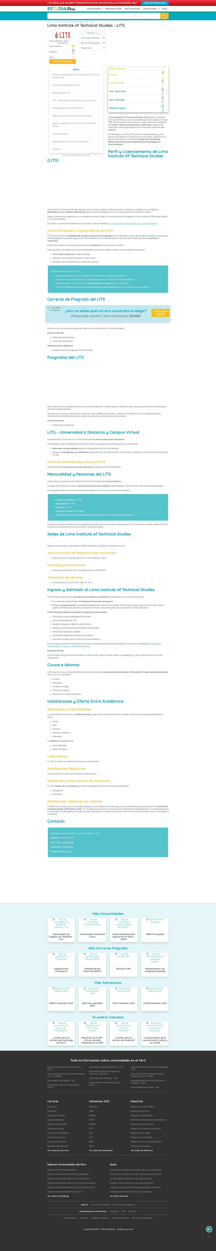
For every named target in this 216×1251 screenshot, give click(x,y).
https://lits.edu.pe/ (65, 842)
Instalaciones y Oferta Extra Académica (70, 141)
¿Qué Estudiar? (150, 8)
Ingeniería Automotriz (56, 1141)
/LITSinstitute (67, 847)
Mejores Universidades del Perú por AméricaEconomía (71, 1187)
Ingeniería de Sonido (56, 1115)
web (133, 655)
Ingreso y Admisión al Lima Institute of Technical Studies (74, 125)
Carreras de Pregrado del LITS (66, 85)
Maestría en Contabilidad (141, 1137)
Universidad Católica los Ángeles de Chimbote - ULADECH (104, 1072)
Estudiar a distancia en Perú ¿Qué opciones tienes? (132, 1183)
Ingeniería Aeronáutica (57, 1124)
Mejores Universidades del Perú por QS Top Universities (71, 1183)
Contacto (56, 149)
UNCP (91, 1146)
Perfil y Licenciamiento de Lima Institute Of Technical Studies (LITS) (76, 76)
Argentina (114, 1211)
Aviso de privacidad (120, 1218)
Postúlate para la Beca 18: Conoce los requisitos (131, 1191)
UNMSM (92, 1124)
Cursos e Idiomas (60, 134)
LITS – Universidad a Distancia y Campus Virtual (74, 100)
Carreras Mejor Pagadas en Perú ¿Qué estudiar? (131, 1178)
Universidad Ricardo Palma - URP (145, 1087)
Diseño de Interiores (56, 1137)
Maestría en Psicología (140, 1133)
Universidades (94, 8)
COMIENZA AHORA (160, 312)
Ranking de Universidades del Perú (62, 1170)
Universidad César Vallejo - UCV (61, 1080)
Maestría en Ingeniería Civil (142, 1124)
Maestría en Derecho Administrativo (146, 1141)
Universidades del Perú (59, 22)
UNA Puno (93, 1106)
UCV (91, 1133)
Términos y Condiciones (142, 1218)
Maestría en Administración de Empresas (148, 1120)
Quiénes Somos (70, 1218)
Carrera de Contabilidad (57, 1133)
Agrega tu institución (100, 1218)
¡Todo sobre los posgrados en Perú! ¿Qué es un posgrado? (135, 1170)
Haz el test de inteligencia (124, 1204)
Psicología (51, 1111)
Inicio (49, 22)
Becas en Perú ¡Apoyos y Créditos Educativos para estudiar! (136, 1174)
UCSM (91, 1120)
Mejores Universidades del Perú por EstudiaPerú (68, 1174)
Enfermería (52, 1106)
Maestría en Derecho (140, 1111)
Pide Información (155, 2)
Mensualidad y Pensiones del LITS (67, 108)
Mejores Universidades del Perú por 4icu (64, 1191)
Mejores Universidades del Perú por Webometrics (68, 1178)
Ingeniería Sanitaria (55, 1120)
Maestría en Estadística (140, 1146)
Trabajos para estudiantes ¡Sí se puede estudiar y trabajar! (135, 1187)
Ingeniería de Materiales (57, 1146)
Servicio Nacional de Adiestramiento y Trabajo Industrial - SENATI (147, 1075)
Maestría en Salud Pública (142, 1115)
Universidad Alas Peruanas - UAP (103, 1078)
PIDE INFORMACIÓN (62, 61)
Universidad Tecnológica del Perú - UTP (106, 1067)
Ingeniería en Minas (55, 1128)
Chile (123, 1211)
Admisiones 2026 (113, 8)
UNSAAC (92, 1115)
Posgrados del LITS (61, 93)
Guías (164, 8)
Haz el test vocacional (100, 1204)
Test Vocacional (132, 8)
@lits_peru (66, 851)
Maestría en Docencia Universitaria (146, 1128)
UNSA (91, 1111)
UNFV (91, 1141)
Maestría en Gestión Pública (143, 1106)
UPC (91, 1137)
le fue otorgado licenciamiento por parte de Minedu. (134, 223)
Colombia (132, 1211)
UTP (90, 1128)
